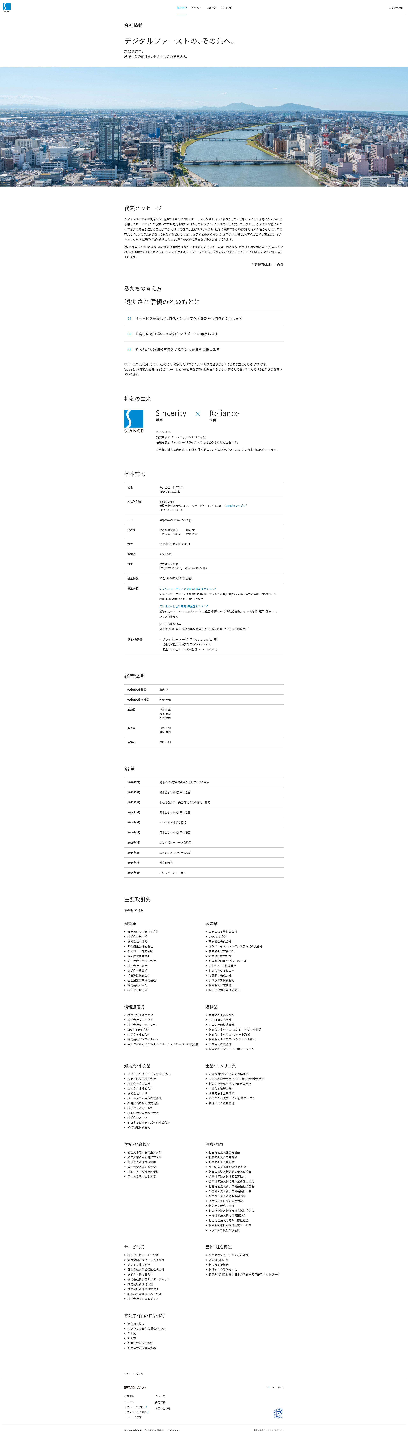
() (275, 1387)
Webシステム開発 (136, 1412)
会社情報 (129, 1396)
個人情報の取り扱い (154, 1430)
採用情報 (160, 1402)
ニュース (160, 1396)
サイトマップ (174, 1430)
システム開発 (134, 1417)
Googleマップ (234, 505)
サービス (129, 1402)
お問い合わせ (162, 1408)
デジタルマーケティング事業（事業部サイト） (186, 589)
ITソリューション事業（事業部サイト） (182, 606)
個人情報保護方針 (133, 1430)
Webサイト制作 (135, 1407)
